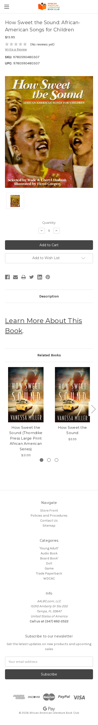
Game (49, 568)
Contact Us (49, 521)
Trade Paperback (49, 573)
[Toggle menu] (6, 6)
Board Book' (49, 558)
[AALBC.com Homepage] (48, 6)
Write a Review (16, 49)
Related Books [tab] (49, 355)
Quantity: (49, 222)
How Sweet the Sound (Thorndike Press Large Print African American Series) (25, 438)
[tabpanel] (26, 412)
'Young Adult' (49, 548)
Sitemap (49, 526)
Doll (49, 563)
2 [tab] (49, 460)
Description (49, 296)
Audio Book (49, 553)
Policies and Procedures (49, 515)
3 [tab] (56, 460)
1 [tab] (41, 460)
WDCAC (49, 578)
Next (93, 409)
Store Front (49, 510)
